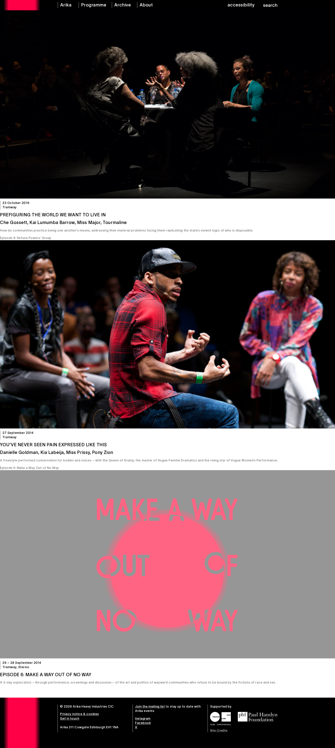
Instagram (143, 718)
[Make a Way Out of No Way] (167, 564)
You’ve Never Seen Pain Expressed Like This (53, 444)
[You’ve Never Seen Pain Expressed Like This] (167, 334)
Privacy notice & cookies (79, 714)
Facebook (143, 723)
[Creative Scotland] (220, 718)
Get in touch (69, 718)
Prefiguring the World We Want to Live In (53, 214)
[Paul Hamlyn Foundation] (257, 717)
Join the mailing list (150, 706)
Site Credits (218, 730)
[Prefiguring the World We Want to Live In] (167, 104)
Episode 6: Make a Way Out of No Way (45, 674)
